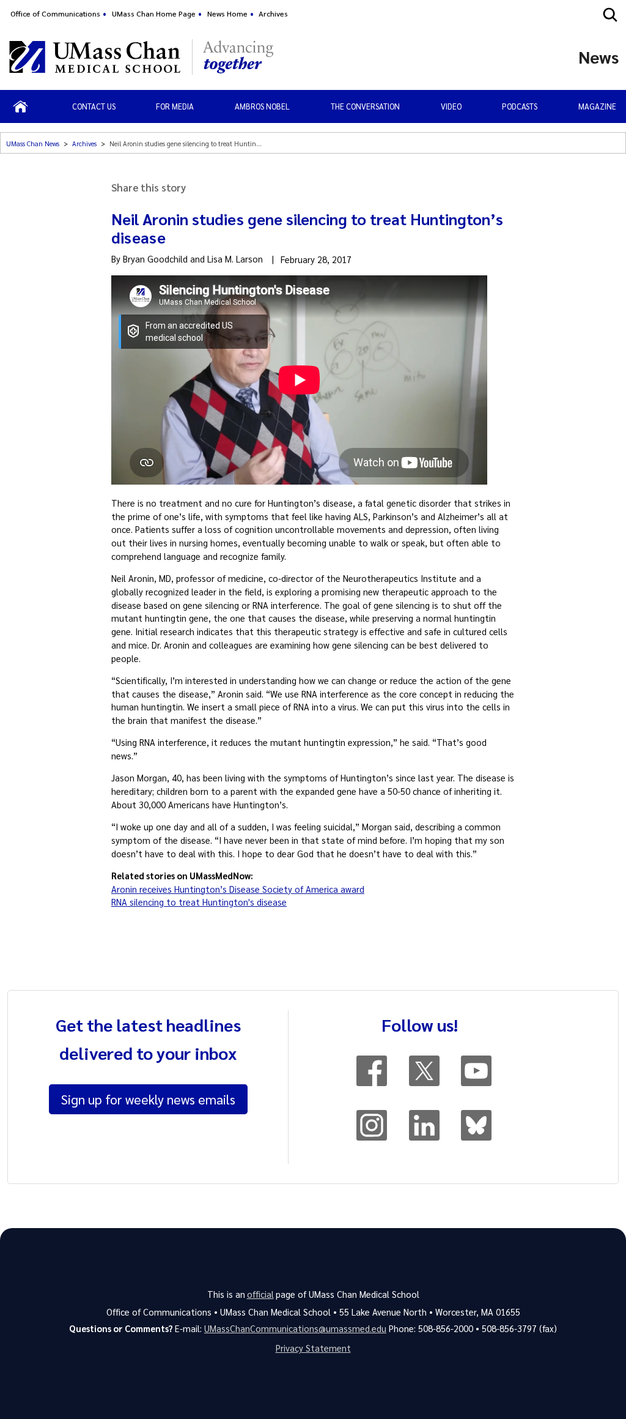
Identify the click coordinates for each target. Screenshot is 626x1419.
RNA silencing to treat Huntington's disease (199, 901)
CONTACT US (94, 106)
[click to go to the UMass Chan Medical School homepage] (94, 57)
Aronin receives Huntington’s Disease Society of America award (237, 889)
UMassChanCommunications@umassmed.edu (295, 1328)
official (260, 1294)
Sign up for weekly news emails (148, 1099)
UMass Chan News (32, 143)
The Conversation (365, 106)
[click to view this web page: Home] (20, 106)
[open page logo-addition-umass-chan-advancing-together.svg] (238, 56)
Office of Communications (55, 13)
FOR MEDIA (175, 106)
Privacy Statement (313, 1348)
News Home (227, 13)
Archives (273, 13)
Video (451, 106)
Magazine (597, 106)
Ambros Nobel (262, 106)
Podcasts (519, 106)
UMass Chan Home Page (154, 13)
